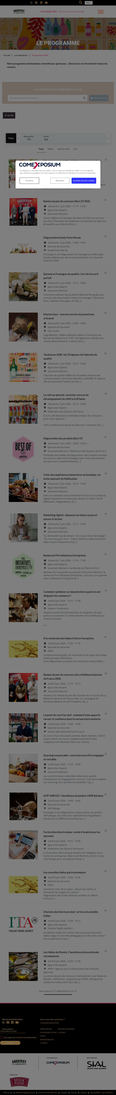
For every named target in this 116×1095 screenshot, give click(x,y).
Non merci (60, 180)
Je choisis (29, 180)
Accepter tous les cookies (84, 180)
